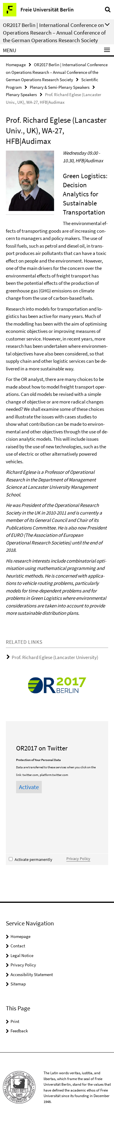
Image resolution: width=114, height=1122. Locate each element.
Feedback (19, 1031)
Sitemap (18, 984)
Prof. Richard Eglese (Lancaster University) (55, 657)
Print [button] (15, 1021)
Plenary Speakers (21, 94)
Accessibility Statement (32, 974)
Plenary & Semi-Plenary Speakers (59, 87)
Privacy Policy (78, 858)
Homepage (16, 64)
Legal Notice (22, 955)
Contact (18, 946)
